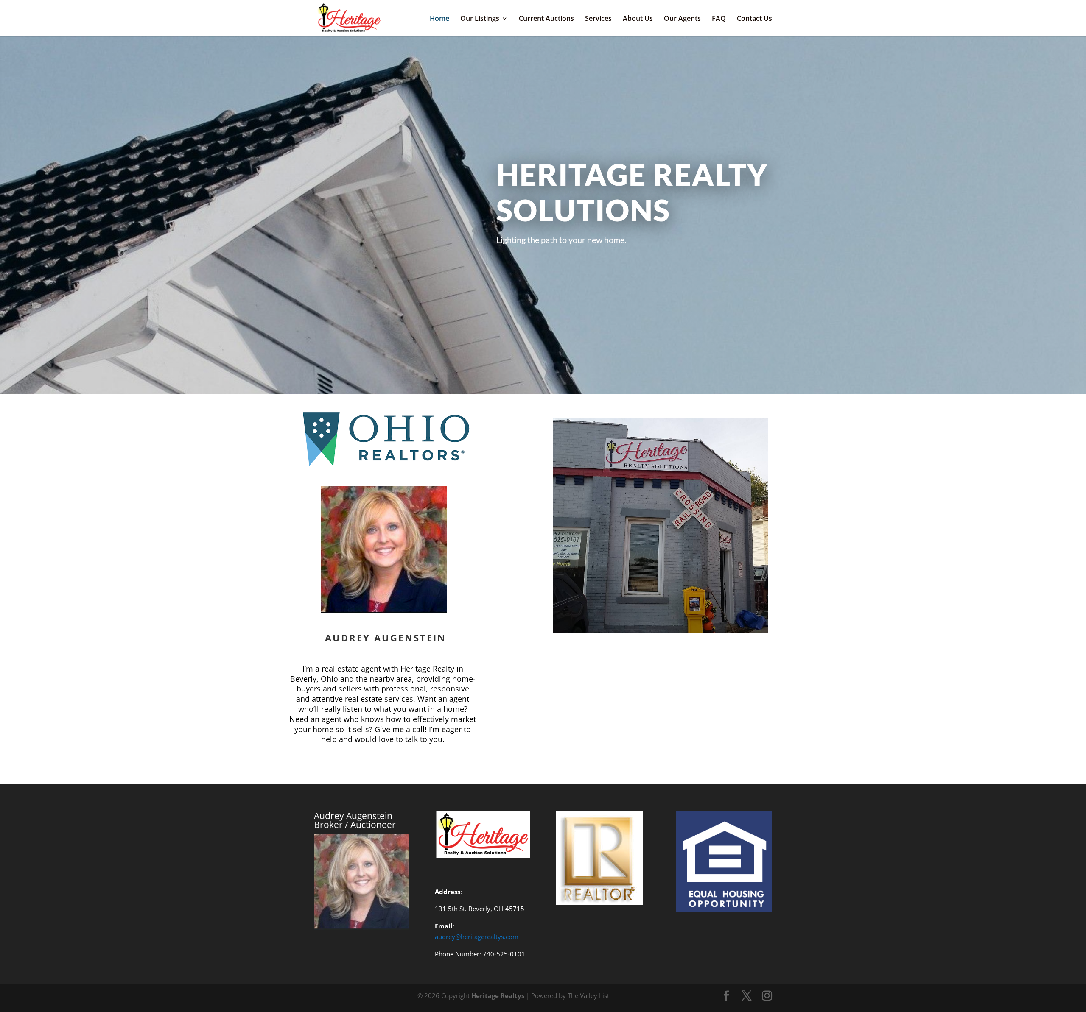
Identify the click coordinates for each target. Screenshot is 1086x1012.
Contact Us (754, 19)
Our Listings (479, 19)
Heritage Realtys (497, 995)
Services (598, 19)
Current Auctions (546, 19)
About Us (638, 19)
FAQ (719, 19)
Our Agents (682, 19)
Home (439, 19)
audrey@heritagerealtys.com (476, 936)
